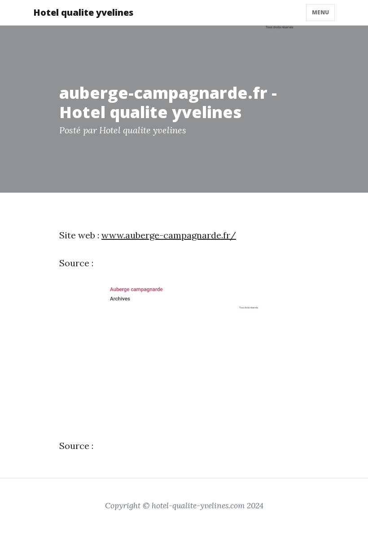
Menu (320, 12)
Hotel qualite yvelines (83, 12)
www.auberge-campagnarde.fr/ (168, 235)
